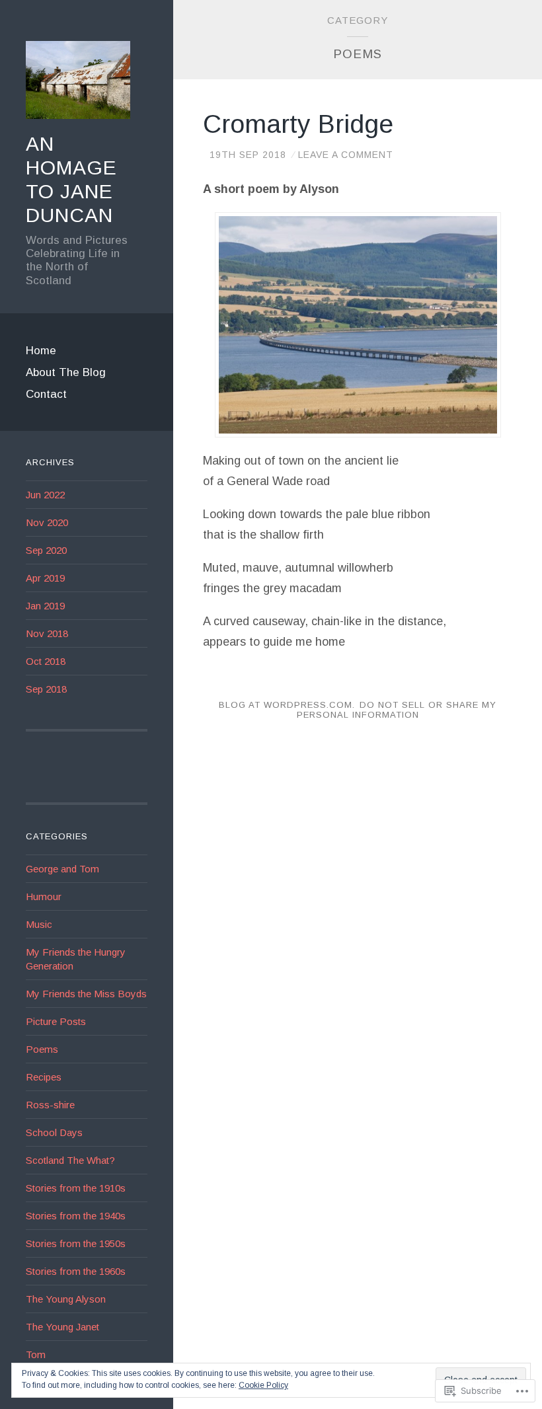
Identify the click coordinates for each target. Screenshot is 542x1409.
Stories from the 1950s (76, 1243)
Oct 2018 (45, 661)
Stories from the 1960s (76, 1271)
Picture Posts (56, 1021)
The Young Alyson (66, 1299)
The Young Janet (62, 1326)
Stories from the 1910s (76, 1188)
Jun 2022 (45, 494)
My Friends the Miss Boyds (86, 993)
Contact (46, 394)
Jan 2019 (45, 605)
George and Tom (62, 868)
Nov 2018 (47, 633)
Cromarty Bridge (298, 124)
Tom (36, 1354)
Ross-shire (50, 1104)
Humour (43, 896)
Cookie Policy (263, 1385)
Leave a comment (345, 154)
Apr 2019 (45, 578)
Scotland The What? (70, 1160)
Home (41, 350)
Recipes (43, 1077)
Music (39, 924)
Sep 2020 (46, 550)
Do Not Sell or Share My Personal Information (396, 710)
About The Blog (66, 372)
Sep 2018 (46, 689)
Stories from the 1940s (76, 1215)
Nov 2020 (47, 522)
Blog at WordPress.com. (287, 705)
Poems (42, 1049)
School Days (54, 1132)
